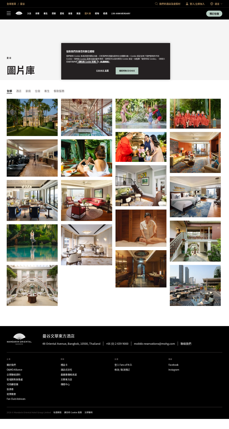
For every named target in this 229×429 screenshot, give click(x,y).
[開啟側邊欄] (9, 13)
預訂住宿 (214, 13)
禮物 (97, 13)
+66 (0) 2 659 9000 (117, 344)
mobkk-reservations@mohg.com (154, 344)
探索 (54, 13)
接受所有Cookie (127, 70)
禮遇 (105, 13)
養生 (46, 13)
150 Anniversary (120, 13)
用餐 (37, 13)
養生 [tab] (47, 91)
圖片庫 (88, 13)
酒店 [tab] (18, 91)
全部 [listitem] (9, 91)
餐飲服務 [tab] (59, 91)
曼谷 (22, 3)
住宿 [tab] (37, 91)
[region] (115, 61)
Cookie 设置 (102, 70)
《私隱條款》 (104, 61)
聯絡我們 (186, 344)
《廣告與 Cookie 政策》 (87, 61)
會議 (70, 13)
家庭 (78, 13)
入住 (29, 13)
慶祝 (62, 13)
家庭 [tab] (28, 91)
